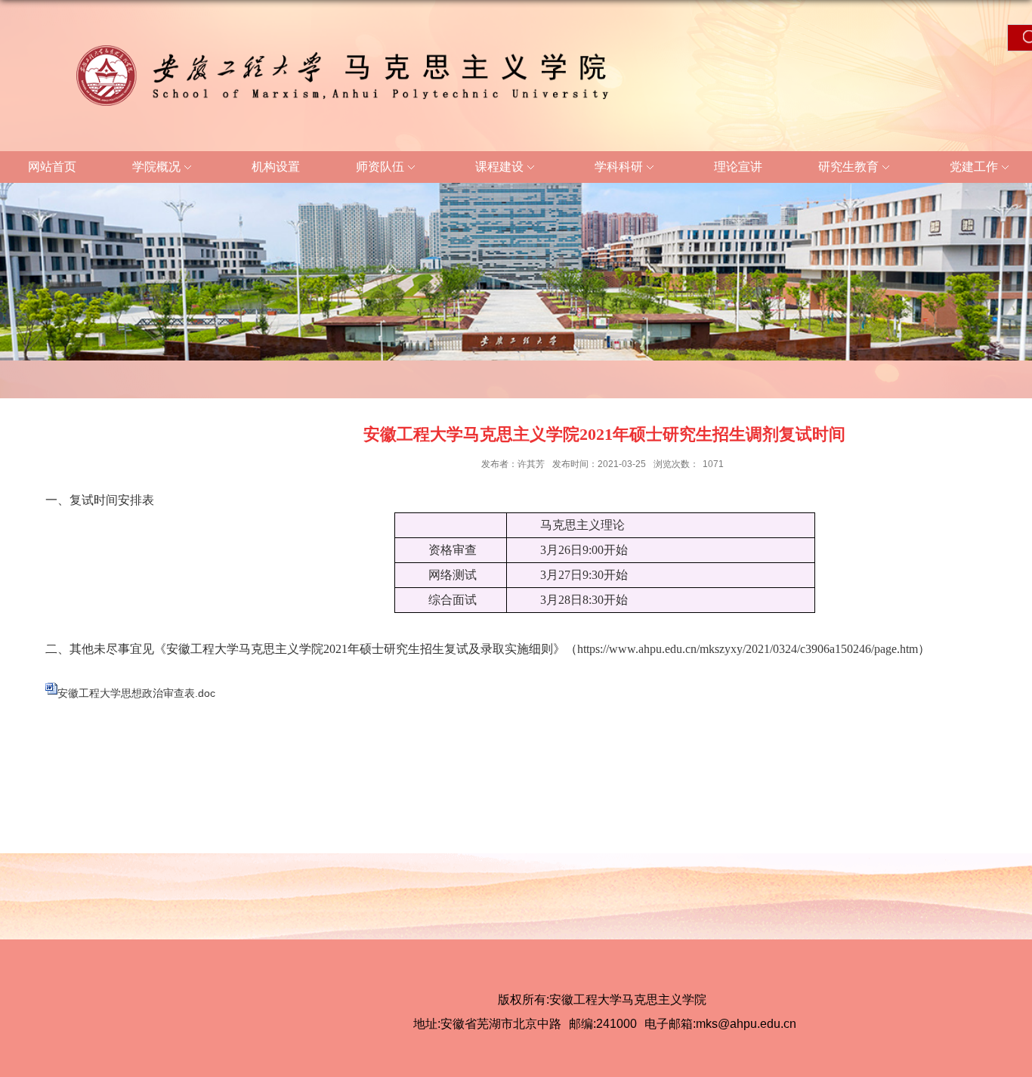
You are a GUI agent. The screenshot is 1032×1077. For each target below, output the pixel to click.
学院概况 (156, 166)
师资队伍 (380, 166)
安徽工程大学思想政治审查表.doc (136, 693)
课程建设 (499, 166)
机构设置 (276, 166)
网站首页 (52, 166)
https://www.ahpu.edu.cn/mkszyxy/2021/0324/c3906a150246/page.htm (747, 648)
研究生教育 (848, 166)
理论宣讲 (738, 166)
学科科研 (619, 166)
